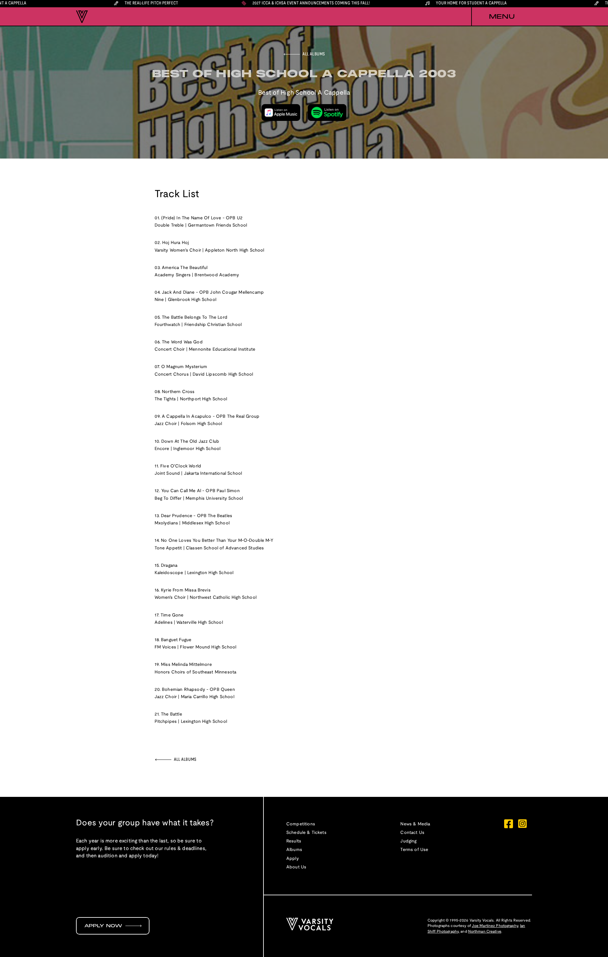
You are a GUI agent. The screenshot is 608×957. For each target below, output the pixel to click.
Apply (292, 859)
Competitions (300, 824)
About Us (296, 867)
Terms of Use (414, 850)
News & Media (415, 824)
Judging (408, 841)
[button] (501, 16)
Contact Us (412, 833)
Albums (294, 850)
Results (293, 841)
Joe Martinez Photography (495, 926)
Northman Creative (484, 931)
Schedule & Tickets (306, 833)
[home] (82, 16)
